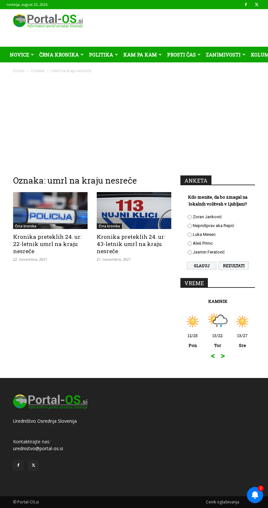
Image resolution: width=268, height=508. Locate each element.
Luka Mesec (204, 234)
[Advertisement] (134, 123)
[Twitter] (256, 4)
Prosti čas (181, 54)
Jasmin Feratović (209, 252)
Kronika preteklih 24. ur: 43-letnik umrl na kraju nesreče (131, 244)
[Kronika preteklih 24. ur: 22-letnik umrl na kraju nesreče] (50, 210)
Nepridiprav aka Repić (213, 225)
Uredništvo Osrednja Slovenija (45, 421)
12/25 (193, 340)
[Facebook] (246, 4)
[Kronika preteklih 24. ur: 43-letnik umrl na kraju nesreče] (134, 210)
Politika (101, 54)
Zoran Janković (207, 216)
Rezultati (233, 265)
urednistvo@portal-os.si (38, 448)
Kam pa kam (140, 54)
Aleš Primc (203, 243)
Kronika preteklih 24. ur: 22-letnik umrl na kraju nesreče (47, 244)
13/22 (217, 340)
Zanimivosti (223, 54)
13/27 (242, 340)
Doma (19, 71)
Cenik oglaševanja (222, 502)
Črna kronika (59, 54)
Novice (19, 54)
